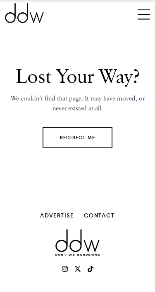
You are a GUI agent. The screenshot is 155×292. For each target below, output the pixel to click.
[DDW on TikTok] (90, 269)
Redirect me (77, 137)
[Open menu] (143, 13)
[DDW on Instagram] (65, 269)
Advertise (57, 215)
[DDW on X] (77, 269)
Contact (99, 215)
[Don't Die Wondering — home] (50, 13)
